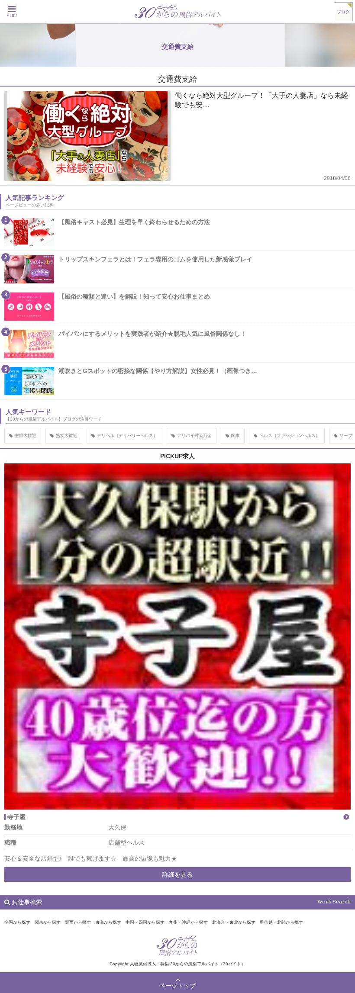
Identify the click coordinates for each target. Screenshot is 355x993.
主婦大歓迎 (25, 435)
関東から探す (48, 922)
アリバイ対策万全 (194, 435)
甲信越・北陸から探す (281, 922)
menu (11, 16)
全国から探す (17, 922)
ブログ (343, 12)
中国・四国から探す (145, 922)
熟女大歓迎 (66, 435)
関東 (235, 435)
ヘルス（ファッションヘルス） (289, 435)
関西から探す (78, 922)
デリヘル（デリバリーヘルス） (127, 435)
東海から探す (108, 922)
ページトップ (177, 985)
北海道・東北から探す (233, 922)
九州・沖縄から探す (188, 922)
